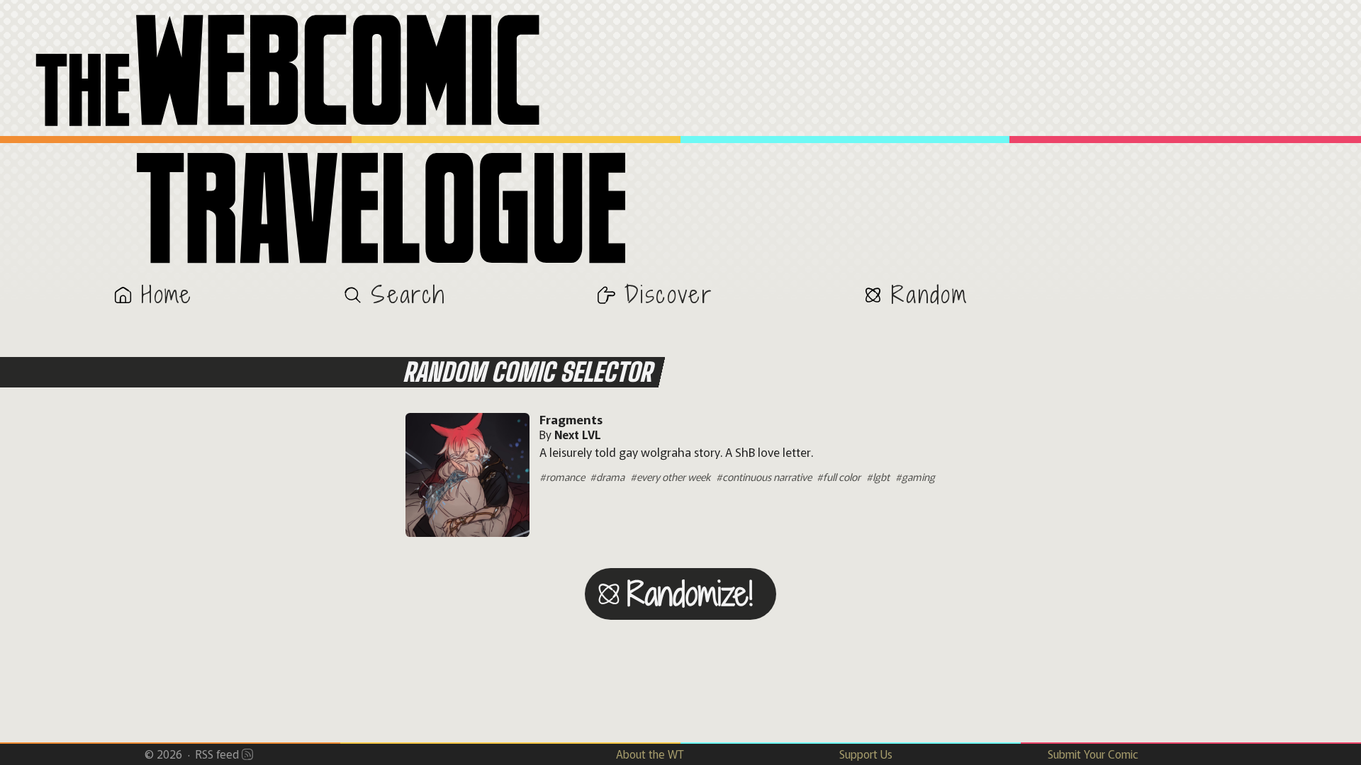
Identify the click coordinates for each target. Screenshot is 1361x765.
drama (610, 476)
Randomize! (690, 593)
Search (408, 294)
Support (865, 753)
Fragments (571, 419)
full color (842, 476)
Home (167, 294)
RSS (217, 753)
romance (565, 476)
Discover (668, 294)
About (650, 753)
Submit (1093, 753)
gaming (918, 476)
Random (929, 294)
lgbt (881, 476)
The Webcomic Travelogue (680, 142)
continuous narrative (767, 476)
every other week (673, 476)
